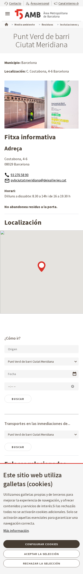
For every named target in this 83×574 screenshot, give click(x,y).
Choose (74, 374)
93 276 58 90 (20, 175)
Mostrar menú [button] (7, 10)
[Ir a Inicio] (6, 24)
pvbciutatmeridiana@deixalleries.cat (38, 180)
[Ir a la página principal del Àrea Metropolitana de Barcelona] (41, 14)
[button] (12, 3)
